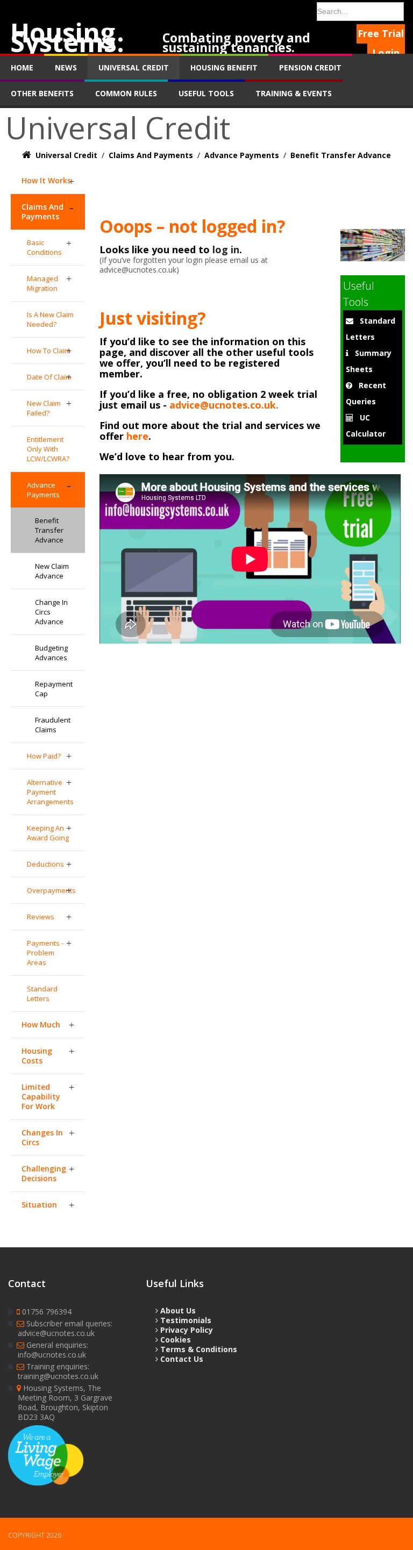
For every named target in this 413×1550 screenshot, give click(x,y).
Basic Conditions (44, 247)
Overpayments (51, 890)
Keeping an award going (48, 832)
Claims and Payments (42, 212)
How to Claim (48, 350)
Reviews (40, 917)
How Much (41, 1024)
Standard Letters (42, 993)
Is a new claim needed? (50, 319)
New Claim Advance (52, 571)
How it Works (46, 180)
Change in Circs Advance (51, 611)
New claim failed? (44, 408)
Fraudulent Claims (52, 724)
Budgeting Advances (51, 652)
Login (386, 52)
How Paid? (44, 756)
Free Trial (381, 33)
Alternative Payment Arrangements (50, 791)
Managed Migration (42, 283)
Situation (39, 1204)
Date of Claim (49, 377)
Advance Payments (43, 489)
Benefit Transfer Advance (49, 530)
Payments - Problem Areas (45, 952)
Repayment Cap (54, 688)
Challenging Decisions (44, 1173)
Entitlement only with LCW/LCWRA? (48, 448)
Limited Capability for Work (41, 1096)
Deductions (45, 864)
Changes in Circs (42, 1137)
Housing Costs (37, 1056)
